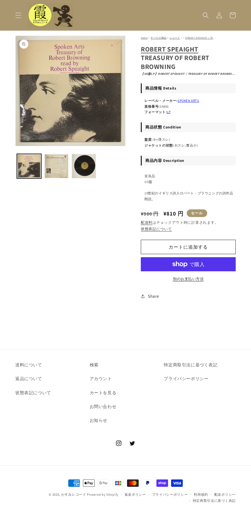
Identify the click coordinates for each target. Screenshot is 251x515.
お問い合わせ (103, 406)
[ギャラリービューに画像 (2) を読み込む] (56, 166)
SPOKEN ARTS (188, 100)
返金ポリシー (135, 494)
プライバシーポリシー (186, 378)
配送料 (146, 222)
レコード (175, 37)
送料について (28, 365)
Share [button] (153, 296)
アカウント (101, 378)
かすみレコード (73, 494)
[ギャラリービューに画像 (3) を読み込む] (84, 166)
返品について (28, 378)
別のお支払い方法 (188, 279)
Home (144, 37)
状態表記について (156, 229)
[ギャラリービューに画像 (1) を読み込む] (29, 166)
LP (168, 112)
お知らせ (98, 420)
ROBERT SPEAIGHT (169, 49)
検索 (94, 365)
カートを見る (103, 392)
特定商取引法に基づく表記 (190, 365)
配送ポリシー (225, 494)
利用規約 (201, 494)
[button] (18, 15)
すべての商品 (159, 37)
